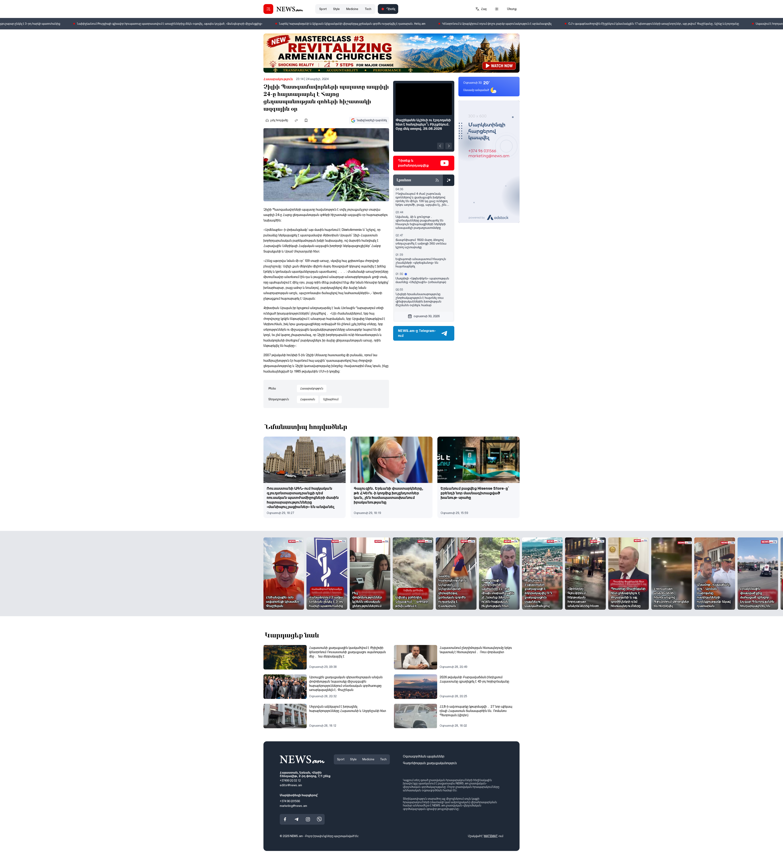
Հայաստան (307, 399)
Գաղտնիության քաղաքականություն (430, 763)
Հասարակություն (278, 79)
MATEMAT (491, 836)
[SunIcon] (497, 9)
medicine (352, 9)
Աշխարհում (330, 399)
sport (323, 9)
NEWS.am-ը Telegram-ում (417, 333)
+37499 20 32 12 (290, 780)
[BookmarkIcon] (306, 120)
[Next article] (448, 146)
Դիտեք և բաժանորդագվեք (413, 163)
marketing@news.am (293, 805)
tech (368, 9)
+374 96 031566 (290, 801)
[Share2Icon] (296, 120)
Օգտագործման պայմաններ (423, 756)
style (336, 9)
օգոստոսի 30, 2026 (427, 316)
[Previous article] (440, 146)
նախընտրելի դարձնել (372, 120)
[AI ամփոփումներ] (448, 180)
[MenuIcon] (268, 9)
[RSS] (437, 180)
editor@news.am (291, 785)
